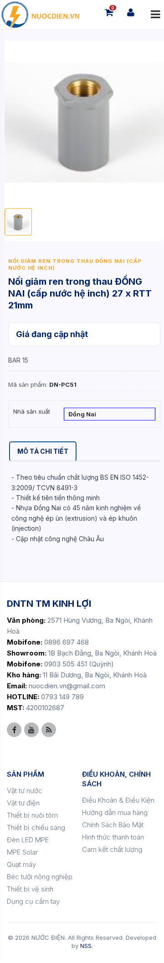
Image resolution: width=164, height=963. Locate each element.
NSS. (86, 945)
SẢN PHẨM (25, 774)
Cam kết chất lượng (112, 849)
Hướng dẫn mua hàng (115, 812)
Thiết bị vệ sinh (30, 889)
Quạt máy (21, 864)
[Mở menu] (155, 14)
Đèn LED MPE (28, 839)
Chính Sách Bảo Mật (113, 824)
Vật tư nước (24, 790)
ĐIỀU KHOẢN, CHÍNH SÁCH (116, 779)
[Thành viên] (131, 12)
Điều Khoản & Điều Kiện (118, 800)
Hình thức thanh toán (113, 837)
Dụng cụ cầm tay (33, 901)
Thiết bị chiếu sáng (36, 827)
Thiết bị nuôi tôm (32, 815)
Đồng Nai (82, 414)
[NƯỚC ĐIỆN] (39, 14)
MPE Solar (22, 852)
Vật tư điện (23, 803)
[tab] (43, 451)
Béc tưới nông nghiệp (39, 876)
